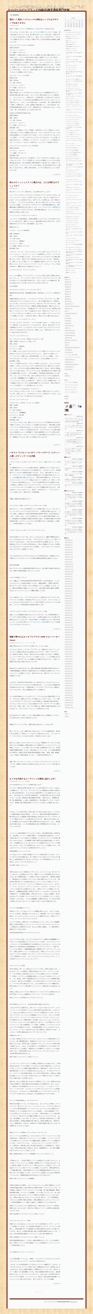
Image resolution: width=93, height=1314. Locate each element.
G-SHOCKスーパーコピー (73, 38)
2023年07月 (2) (68, 613)
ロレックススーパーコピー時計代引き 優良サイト (74, 255)
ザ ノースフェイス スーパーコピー (74, 117)
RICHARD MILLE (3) (70, 335)
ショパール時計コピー (71, 132)
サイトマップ (74, 1301)
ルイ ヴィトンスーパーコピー (73, 240)
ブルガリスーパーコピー (73, 216)
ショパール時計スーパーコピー (73, 134)
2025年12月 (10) (69, 557)
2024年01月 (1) (68, 600)
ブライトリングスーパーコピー (74, 205)
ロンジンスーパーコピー (73, 257)
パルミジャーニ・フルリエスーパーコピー (74, 190)
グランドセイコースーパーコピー (74, 113)
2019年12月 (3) (68, 680)
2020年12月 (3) (68, 654)
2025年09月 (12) (69, 564)
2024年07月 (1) (68, 593)
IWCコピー (69, 40)
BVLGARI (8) (68, 318)
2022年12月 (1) (68, 620)
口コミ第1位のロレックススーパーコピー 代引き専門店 (74, 266)
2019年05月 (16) (69, 697)
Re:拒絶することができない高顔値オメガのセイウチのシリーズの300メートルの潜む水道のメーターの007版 (73, 497)
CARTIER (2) (68, 321)
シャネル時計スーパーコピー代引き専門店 (74, 128)
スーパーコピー (26, 761)
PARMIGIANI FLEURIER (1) (71, 364)
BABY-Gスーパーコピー (72, 36)
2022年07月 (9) (68, 625)
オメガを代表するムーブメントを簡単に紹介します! (33, 779)
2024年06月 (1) (68, 596)
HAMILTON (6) (68, 337)
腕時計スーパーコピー (71, 272)
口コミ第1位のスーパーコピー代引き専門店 (74, 263)
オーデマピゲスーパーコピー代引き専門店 (74, 91)
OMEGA (28, 781)
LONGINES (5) (68, 350)
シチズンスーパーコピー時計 (73, 123)
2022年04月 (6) (68, 632)
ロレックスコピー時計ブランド (39, 32)
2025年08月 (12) (69, 566)
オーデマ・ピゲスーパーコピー (74, 96)
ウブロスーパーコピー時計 (72, 59)
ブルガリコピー (70, 211)
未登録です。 (68, 375)
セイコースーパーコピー (72, 156)
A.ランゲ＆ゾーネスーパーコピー (74, 34)
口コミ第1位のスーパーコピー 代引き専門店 (74, 260)
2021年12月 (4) (68, 642)
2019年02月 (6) (68, 705)
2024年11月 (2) (68, 586)
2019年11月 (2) (68, 683)
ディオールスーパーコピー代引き (74, 174)
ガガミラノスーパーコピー (73, 104)
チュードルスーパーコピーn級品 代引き (74, 167)
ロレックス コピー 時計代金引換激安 (74, 245)
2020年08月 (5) (68, 663)
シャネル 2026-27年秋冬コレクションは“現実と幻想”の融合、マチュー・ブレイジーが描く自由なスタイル (73, 442)
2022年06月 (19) (69, 627)
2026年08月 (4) (68, 540)
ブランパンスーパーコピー (73, 209)
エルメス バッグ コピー (70, 389)
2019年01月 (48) (69, 707)
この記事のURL (56, 174)
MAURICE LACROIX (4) (71, 340)
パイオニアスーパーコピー (72, 179)
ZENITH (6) (67, 328)
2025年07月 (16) (69, 569)
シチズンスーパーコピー (72, 121)
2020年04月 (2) (68, 673)
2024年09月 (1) (68, 591)
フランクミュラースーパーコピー (74, 200)
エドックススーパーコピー (74, 62)
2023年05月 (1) (68, 615)
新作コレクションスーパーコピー (74, 268)
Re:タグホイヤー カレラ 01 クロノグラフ (74, 485)
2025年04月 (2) (68, 576)
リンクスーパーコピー (71, 238)
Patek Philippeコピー (71, 44)
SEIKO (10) (67, 294)
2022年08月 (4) (68, 622)
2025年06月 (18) (69, 571)
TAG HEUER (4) (69, 352)
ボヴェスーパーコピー (71, 224)
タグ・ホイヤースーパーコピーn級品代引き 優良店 (74, 164)
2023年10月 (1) (68, 605)
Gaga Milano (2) (69, 304)
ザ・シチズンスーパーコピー (73, 119)
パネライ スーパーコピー (71, 387)
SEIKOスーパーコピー (71, 48)
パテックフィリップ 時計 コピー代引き (74, 185)
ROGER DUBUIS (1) (70, 359)
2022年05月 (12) (69, 630)
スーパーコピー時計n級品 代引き (74, 152)
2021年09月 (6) (68, 649)
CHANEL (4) (68, 291)
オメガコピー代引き (16, 649)
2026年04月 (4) (68, 550)
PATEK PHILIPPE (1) (70, 330)
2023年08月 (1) (68, 610)
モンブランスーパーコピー (73, 226)
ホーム (74, 8)
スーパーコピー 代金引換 (71, 382)
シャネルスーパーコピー (73, 125)
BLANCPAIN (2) (69, 369)
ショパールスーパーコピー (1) (72, 357)
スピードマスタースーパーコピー (74, 145)
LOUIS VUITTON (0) (70, 333)
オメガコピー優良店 (16, 788)
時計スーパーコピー (71, 270)
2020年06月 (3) (68, 668)
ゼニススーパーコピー (73, 158)
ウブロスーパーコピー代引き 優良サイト (74, 57)
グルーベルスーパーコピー (72, 115)
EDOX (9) (67, 342)
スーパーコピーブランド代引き (36, 622)
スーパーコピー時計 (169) (71, 354)
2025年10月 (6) (68, 562)
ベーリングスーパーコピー (72, 222)
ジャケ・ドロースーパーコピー (74, 138)
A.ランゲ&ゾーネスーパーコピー (73, 32)
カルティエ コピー (70, 98)
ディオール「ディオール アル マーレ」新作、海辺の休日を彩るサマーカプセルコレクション (73, 434)
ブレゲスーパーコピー (72, 218)
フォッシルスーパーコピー (72, 195)
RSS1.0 (67, 714)
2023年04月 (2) (68, 617)
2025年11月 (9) (68, 559)
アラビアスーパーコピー (72, 50)
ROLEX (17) (68, 279)
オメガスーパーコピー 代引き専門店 (74, 77)
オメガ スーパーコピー (71, 69)
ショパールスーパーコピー (73, 130)
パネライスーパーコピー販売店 (21, 475)
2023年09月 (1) (68, 608)
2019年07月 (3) (68, 693)
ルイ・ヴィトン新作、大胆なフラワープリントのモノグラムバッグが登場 (73, 427)
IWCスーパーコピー (71, 42)
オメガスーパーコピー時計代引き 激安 (74, 82)
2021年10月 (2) (68, 647)
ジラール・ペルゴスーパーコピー (74, 141)
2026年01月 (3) (68, 554)
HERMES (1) (68, 299)
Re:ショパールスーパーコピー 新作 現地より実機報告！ (73, 474)
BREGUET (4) (68, 301)
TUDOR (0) (67, 316)
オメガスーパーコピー (74, 73)
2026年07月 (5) (68, 542)
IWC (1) (67, 311)
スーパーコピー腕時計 (72, 154)
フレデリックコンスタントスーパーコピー (74, 203)
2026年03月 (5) (68, 552)
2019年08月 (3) (68, 690)
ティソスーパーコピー (71, 172)
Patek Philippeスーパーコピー (73, 46)
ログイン (81, 8)
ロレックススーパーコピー (73, 247)
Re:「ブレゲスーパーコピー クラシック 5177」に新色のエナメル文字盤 (73, 462)
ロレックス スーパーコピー (71, 384)
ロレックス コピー (71, 242)
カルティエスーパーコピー (73, 100)
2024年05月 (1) (68, 598)
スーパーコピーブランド (27, 165)
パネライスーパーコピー (73, 187)
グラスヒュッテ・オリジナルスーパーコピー (74, 110)
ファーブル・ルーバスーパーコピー (74, 193)
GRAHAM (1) (68, 323)
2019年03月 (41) (69, 702)
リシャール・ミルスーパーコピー (74, 235)
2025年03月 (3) (68, 579)
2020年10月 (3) (68, 659)
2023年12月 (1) (68, 603)
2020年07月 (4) (68, 666)
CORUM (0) (68, 296)
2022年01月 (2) (68, 639)
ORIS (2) (67, 345)
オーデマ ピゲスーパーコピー (73, 88)
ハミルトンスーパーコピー (74, 176)
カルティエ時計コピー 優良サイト (74, 102)
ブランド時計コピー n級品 (72, 207)
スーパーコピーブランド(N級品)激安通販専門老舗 (38, 9)
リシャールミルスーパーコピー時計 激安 (74, 232)
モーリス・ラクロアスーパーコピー (74, 229)
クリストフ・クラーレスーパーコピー (74, 107)
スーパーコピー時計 (17, 427)
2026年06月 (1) (68, 545)
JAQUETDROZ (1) (69, 367)
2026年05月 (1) (68, 547)
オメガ (48, 1274)
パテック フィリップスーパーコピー (74, 182)
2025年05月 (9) (68, 574)
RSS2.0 (67, 716)
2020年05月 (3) (68, 671)
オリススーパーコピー (72, 86)
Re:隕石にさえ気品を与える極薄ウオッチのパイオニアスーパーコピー (73, 480)
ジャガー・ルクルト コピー (72, 136)
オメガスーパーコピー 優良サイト (74, 79)
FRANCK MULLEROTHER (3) (72, 306)
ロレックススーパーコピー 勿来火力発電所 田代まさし (74, 252)
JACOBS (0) (68, 289)
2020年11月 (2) (68, 656)
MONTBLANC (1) (69, 362)
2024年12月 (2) (68, 583)
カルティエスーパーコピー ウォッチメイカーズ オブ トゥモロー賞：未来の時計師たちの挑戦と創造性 (74, 420)
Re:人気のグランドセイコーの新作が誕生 (73, 469)
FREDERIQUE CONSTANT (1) (72, 347)
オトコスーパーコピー (71, 67)
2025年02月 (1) (68, 581)
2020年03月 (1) (68, 676)
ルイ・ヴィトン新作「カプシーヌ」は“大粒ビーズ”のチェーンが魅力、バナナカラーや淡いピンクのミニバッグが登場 (73, 451)
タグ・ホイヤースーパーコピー (74, 161)
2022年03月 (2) (68, 634)
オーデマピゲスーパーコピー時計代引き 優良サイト (74, 94)
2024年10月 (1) (68, 588)
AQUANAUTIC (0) (69, 325)
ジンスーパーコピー (71, 143)
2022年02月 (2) (68, 637)
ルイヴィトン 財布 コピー (71, 392)
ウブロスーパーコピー (74, 53)
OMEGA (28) (68, 282)
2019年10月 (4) (68, 685)
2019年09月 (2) (68, 688)
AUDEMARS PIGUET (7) (71, 313)
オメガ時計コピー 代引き (72, 84)
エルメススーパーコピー (72, 65)
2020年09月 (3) (68, 661)
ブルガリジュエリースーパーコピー (74, 214)
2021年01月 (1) (68, 651)
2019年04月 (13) (69, 700)
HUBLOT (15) (68, 284)
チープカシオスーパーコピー (73, 170)
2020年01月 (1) (68, 678)
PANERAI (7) (68, 287)
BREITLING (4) (68, 308)
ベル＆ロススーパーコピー (72, 220)
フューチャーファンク (71, 197)
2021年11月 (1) (68, 644)
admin (66, 398)
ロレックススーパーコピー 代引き (74, 249)
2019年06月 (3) (68, 695)
